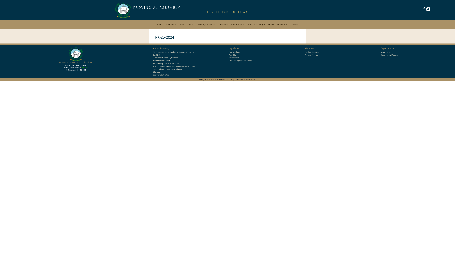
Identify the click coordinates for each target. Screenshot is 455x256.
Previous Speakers (312, 52)
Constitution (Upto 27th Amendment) (167, 69)
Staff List (156, 55)
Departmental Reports (389, 55)
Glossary (156, 72)
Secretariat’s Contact (161, 75)
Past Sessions (234, 52)
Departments (386, 52)
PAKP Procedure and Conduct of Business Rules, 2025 (174, 52)
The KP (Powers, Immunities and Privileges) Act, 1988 (174, 66)
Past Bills (232, 55)
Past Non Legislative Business (241, 60)
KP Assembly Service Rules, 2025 (166, 63)
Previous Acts (234, 58)
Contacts (84, 68)
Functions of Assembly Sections (165, 58)
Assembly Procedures (161, 60)
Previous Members (312, 55)
